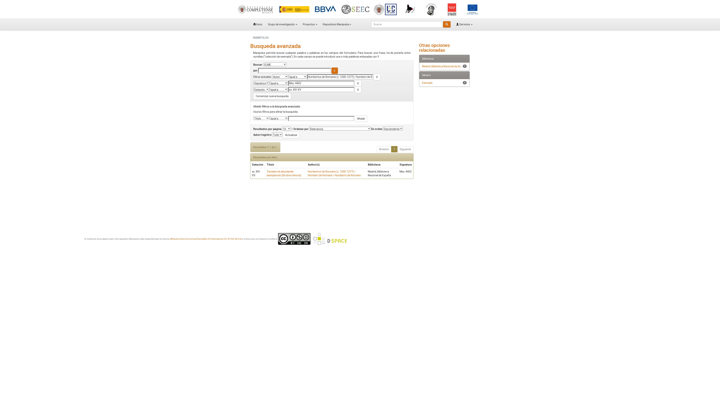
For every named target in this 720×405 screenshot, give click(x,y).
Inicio (259, 24)
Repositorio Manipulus (336, 24)
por (255, 70)
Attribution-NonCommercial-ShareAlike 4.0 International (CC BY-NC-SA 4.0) (206, 239)
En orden (376, 129)
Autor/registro (262, 134)
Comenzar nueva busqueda (272, 96)
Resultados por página (267, 129)
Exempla (427, 82)
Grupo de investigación (281, 24)
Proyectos (309, 24)
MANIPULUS (261, 37)
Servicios (465, 24)
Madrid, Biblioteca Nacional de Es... (442, 66)
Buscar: (258, 64)
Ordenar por (301, 129)
